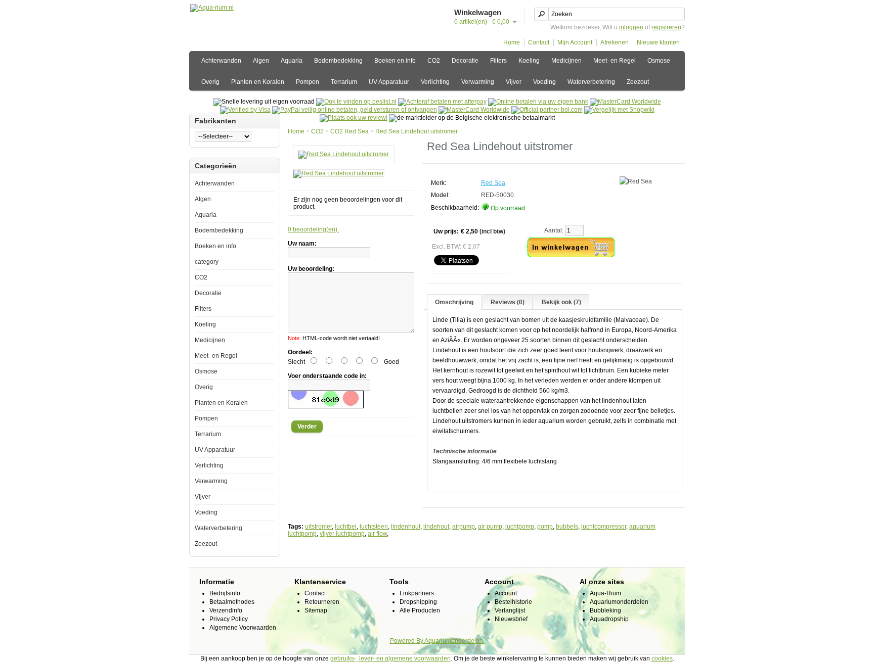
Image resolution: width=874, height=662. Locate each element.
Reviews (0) (508, 302)
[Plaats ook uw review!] (353, 117)
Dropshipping (418, 601)
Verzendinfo (225, 610)
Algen (261, 60)
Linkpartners (417, 593)
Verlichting (435, 81)
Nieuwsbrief (511, 619)
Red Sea (493, 182)
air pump (490, 526)
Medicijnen (566, 60)
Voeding (544, 81)
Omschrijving (454, 302)
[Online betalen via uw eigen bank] (538, 101)
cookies (662, 658)
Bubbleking (605, 610)
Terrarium (344, 81)
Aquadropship (609, 619)
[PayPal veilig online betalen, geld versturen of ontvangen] (354, 109)
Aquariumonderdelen (619, 601)
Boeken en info (395, 60)
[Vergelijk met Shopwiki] (619, 109)
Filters (498, 60)
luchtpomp (519, 526)
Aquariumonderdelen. (454, 640)
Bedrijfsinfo (224, 593)
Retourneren (321, 601)
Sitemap (315, 610)
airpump (463, 526)
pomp (545, 526)
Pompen (307, 81)
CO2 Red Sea (349, 131)
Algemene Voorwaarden (242, 627)
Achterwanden (221, 60)
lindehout (436, 526)
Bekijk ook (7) (561, 302)
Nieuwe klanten (658, 42)
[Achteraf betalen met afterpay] (442, 101)
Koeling (529, 60)
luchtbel (346, 526)
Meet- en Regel (614, 60)
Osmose (658, 60)
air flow (377, 533)
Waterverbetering (591, 81)
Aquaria (291, 60)
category (207, 261)
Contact (538, 42)
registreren (666, 27)
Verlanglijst (510, 610)
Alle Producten (420, 610)
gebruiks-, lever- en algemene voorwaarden (390, 658)
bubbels (567, 526)
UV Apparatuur (389, 81)
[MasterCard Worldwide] (625, 101)
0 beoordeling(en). (313, 229)
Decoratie (465, 60)
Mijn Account (574, 42)
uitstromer (318, 526)
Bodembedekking (338, 60)
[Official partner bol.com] (547, 109)
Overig (210, 81)
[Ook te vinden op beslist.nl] (356, 101)
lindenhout (405, 526)
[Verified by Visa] (245, 109)
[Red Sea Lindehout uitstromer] (343, 154)
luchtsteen (374, 526)
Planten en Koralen (257, 81)
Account (506, 593)
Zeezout (638, 81)
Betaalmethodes (231, 601)
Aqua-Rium (605, 593)
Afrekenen (614, 42)
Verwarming (477, 81)
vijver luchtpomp (342, 533)
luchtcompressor (603, 526)
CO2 (433, 60)
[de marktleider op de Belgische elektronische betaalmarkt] (474, 109)
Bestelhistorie (513, 601)
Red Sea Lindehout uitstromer (416, 131)
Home (511, 42)
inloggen (631, 27)
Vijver (513, 81)
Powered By (407, 640)
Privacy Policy (228, 619)
